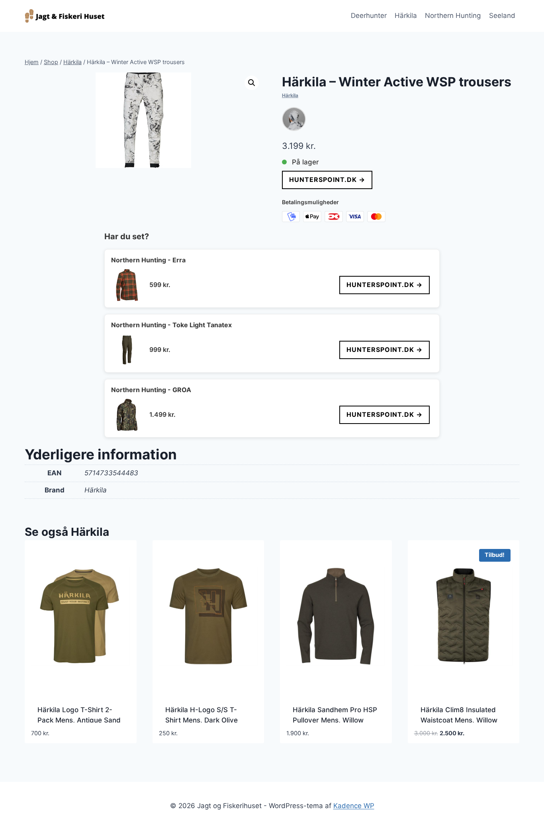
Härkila (406, 16)
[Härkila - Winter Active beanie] (294, 119)
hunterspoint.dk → (327, 180)
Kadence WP (353, 806)
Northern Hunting (453, 16)
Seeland (502, 16)
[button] (252, 83)
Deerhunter (369, 16)
